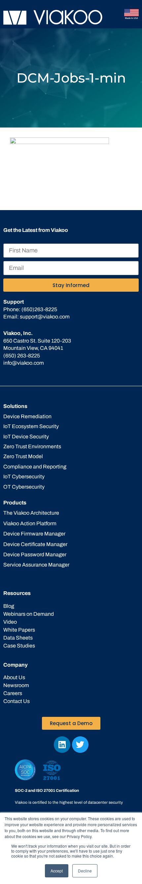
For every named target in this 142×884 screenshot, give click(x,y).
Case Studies (19, 645)
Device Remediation (27, 416)
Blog (8, 606)
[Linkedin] (62, 744)
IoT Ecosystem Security (31, 426)
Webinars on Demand (28, 614)
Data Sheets (18, 638)
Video (10, 622)
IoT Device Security (26, 436)
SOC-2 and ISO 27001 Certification (47, 790)
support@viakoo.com (45, 316)
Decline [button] (85, 870)
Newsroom (16, 685)
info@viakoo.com (23, 363)
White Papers (19, 630)
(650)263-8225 (39, 309)
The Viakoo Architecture (31, 513)
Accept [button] (57, 870)
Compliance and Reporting (34, 466)
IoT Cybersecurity (24, 476)
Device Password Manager (34, 554)
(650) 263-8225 (21, 355)
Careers (12, 693)
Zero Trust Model (23, 456)
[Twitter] (80, 744)
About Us (14, 677)
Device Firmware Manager (34, 533)
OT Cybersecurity (24, 487)
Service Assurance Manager (36, 565)
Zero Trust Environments (32, 446)
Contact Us (16, 701)
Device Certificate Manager (35, 544)
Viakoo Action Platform (29, 523)
